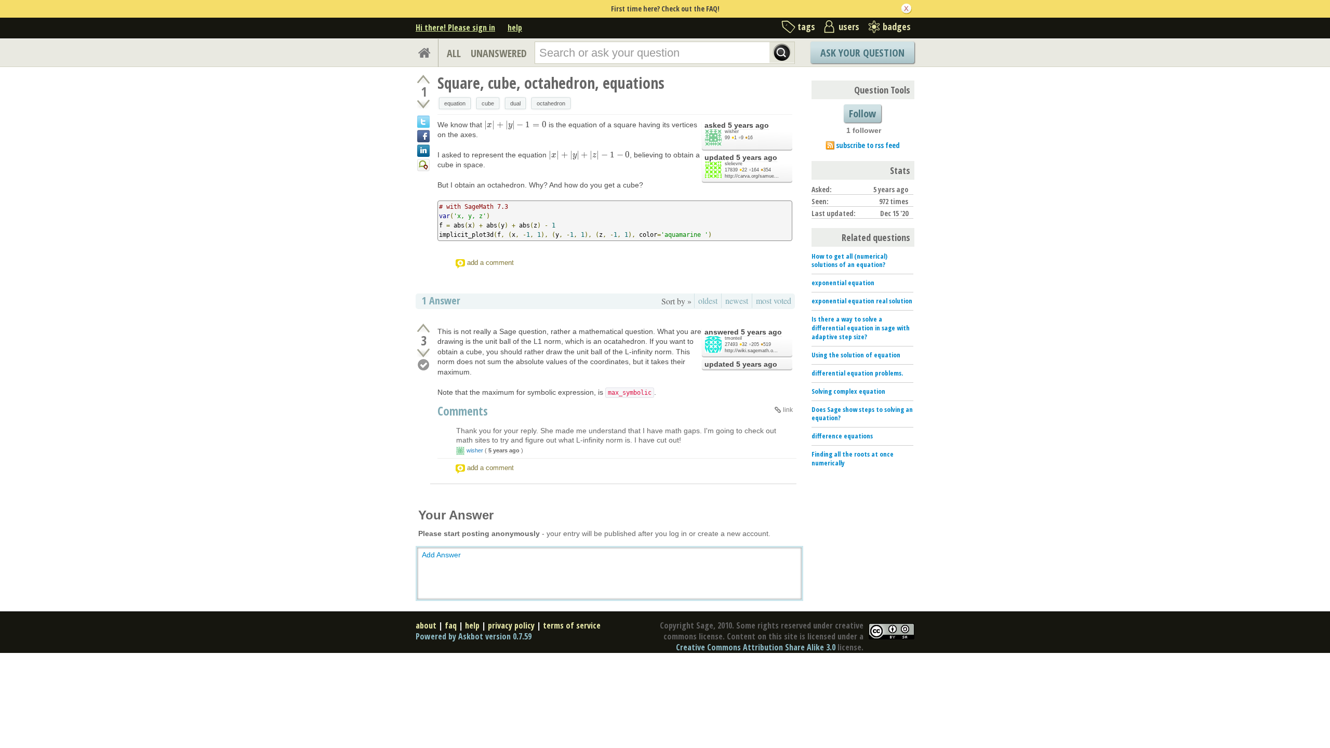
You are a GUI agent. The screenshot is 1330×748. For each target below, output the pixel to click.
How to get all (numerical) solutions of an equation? (849, 260)
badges (897, 26)
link (788, 409)
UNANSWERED (499, 53)
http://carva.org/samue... (752, 176)
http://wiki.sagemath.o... (751, 350)
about (426, 625)
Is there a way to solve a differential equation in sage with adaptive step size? (861, 327)
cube (488, 103)
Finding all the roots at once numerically (853, 458)
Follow (862, 113)
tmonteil (733, 338)
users (849, 26)
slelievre (733, 163)
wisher (732, 131)
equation (455, 103)
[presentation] (515, 125)
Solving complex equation (848, 391)
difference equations (842, 435)
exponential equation (843, 282)
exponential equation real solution (862, 300)
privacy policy (511, 625)
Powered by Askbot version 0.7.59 (473, 636)
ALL (454, 53)
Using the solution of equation (856, 354)
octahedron (551, 103)
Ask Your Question (862, 53)
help (515, 27)
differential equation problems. (857, 373)
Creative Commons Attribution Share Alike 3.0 (755, 647)
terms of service (572, 625)
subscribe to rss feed (868, 145)
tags (806, 26)
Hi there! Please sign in (455, 27)
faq (451, 625)
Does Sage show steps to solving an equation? (862, 414)
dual (515, 103)
